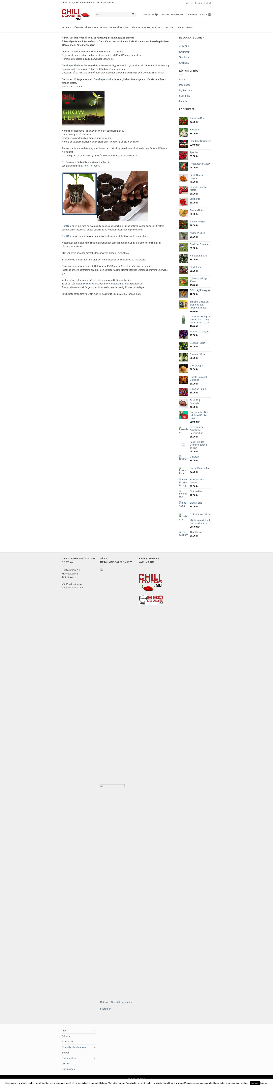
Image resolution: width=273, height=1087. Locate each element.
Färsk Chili (91, 27)
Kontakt (198, 3)
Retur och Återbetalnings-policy (116, 1002)
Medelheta (184, 85)
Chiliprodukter (151, 27)
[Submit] (133, 14)
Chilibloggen (185, 27)
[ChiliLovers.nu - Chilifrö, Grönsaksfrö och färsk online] (76, 14)
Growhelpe (67, 65)
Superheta (184, 96)
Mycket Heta (185, 90)
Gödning (78, 27)
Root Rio (66, 226)
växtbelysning (91, 283)
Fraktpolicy (105, 1009)
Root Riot (66, 236)
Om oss (189, 3)
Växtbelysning (116, 283)
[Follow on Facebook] (204, 3)
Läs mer (264, 1083)
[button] (171, 15)
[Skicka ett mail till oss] (210, 3)
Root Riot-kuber (91, 166)
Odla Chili (184, 46)
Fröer (65, 27)
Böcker (136, 27)
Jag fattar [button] (255, 1083)
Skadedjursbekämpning (114, 27)
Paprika (183, 101)
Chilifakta (184, 63)
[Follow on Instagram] (207, 3)
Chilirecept (184, 52)
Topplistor (184, 57)
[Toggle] (209, 46)
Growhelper (108, 59)
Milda (182, 79)
